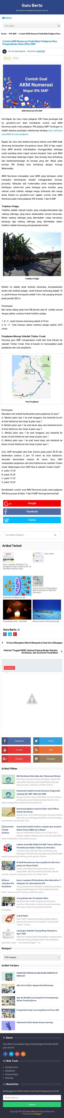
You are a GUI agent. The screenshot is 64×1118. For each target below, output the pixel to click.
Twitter (32, 520)
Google (32, 503)
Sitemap (9, 1078)
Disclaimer (10, 1071)
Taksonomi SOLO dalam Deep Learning (35, 1022)
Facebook (32, 511)
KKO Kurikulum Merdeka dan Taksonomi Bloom (39, 776)
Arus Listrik (49, 554)
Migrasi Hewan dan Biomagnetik (46, 621)
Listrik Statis (22, 916)
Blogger (38, 1114)
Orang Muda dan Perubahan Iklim (32, 898)
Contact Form (11, 1067)
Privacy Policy (11, 1074)
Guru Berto (10, 629)
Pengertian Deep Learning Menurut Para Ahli (38, 1010)
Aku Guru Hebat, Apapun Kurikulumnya (35, 985)
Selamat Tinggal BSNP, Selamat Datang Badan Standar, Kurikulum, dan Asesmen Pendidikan (31, 651)
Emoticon (9, 668)
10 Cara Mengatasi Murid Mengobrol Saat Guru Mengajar (34, 643)
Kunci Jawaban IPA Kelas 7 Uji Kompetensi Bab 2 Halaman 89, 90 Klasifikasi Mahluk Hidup (17, 566)
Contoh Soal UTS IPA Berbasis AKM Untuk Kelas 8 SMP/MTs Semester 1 (45, 590)
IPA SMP (13, 34)
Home (4, 34)
